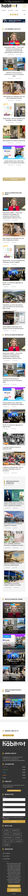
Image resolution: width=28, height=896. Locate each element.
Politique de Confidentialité (14, 890)
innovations (17, 837)
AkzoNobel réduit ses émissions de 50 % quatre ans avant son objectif (14, 705)
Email (4, 807)
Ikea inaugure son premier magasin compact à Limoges (12, 584)
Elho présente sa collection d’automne (14, 140)
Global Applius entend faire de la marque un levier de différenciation (13, 327)
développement (16, 834)
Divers (14, 777)
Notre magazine (6, 853)
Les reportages (6, 858)
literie (11, 841)
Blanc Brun (3, 10)
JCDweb (14, 894)
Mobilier (24, 10)
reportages (18, 841)
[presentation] (19, 714)
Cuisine (16, 10)
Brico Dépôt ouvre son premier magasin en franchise (13, 524)
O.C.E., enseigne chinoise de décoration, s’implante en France (13, 544)
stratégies (6, 844)
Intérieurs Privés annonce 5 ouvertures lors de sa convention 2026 (14, 74)
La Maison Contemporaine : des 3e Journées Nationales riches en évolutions (13, 469)
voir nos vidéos (8, 735)
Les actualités (6, 856)
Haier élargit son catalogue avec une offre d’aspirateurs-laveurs (14, 97)
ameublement (15, 830)
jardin (5, 841)
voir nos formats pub (14, 790)
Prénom (4, 797)
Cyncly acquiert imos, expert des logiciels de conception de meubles (14, 161)
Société (4, 812)
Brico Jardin (10, 10)
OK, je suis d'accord (14, 886)
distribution (6, 834)
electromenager (8, 837)
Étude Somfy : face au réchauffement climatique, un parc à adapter (14, 119)
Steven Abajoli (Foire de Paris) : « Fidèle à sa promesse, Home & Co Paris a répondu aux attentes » (14, 503)
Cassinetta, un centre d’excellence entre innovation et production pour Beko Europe (13, 306)
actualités (6, 830)
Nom (4, 802)
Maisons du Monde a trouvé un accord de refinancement (13, 564)
